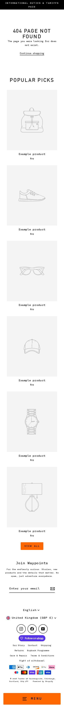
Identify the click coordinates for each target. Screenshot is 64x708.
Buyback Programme (38, 650)
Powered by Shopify (43, 681)
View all (32, 546)
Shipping (46, 645)
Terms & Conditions (42, 655)
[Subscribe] (52, 589)
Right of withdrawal (31, 661)
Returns (19, 650)
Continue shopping (32, 53)
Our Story (19, 645)
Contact (32, 645)
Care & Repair (18, 655)
